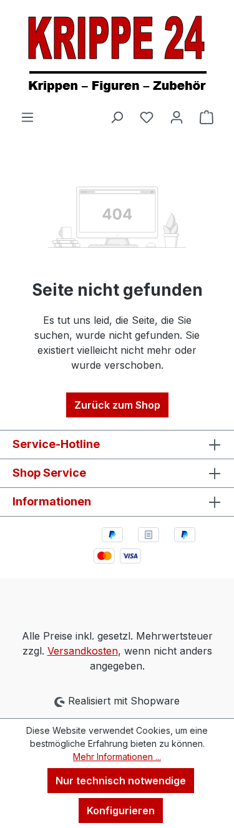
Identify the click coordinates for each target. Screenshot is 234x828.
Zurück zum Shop (117, 405)
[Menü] (27, 116)
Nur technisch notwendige (121, 780)
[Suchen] (117, 116)
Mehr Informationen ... (117, 756)
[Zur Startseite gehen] (117, 54)
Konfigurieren (121, 810)
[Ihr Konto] (177, 116)
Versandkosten (82, 651)
